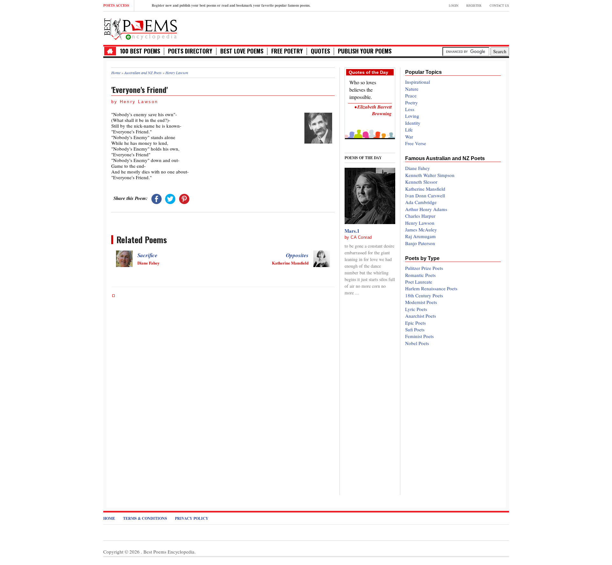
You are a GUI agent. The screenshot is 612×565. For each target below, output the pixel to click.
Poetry (411, 102)
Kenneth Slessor (421, 182)
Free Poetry (287, 51)
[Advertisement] (434, 27)
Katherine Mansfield (425, 189)
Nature (412, 89)
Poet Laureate (418, 282)
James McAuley (421, 229)
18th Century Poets (424, 295)
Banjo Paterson (420, 243)
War (409, 136)
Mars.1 (352, 230)
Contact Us (499, 5)
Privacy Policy (191, 518)
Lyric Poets (416, 309)
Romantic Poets (420, 275)
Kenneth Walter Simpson (430, 175)
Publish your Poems (364, 51)
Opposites (297, 255)
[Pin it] (184, 198)
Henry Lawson (419, 223)
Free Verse (415, 143)
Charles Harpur (420, 216)
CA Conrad (361, 237)
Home (109, 518)
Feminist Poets (419, 336)
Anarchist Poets (420, 316)
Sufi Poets (415, 329)
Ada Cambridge (421, 202)
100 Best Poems (140, 51)
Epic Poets (415, 323)
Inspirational (417, 82)
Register (474, 5)
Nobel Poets (417, 343)
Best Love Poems (241, 51)
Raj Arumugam (420, 236)
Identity (412, 123)
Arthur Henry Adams (426, 209)
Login (453, 5)
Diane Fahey (417, 168)
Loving (412, 116)
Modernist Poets (421, 302)
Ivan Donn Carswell (425, 195)
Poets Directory (190, 51)
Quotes (320, 51)
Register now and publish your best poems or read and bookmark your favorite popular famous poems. (231, 5)
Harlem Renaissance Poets (431, 288)
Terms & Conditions (145, 518)
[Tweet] (170, 198)
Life (409, 129)
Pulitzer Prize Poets (424, 268)
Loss (409, 109)
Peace (411, 95)
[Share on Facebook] (156, 198)
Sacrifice (147, 255)
